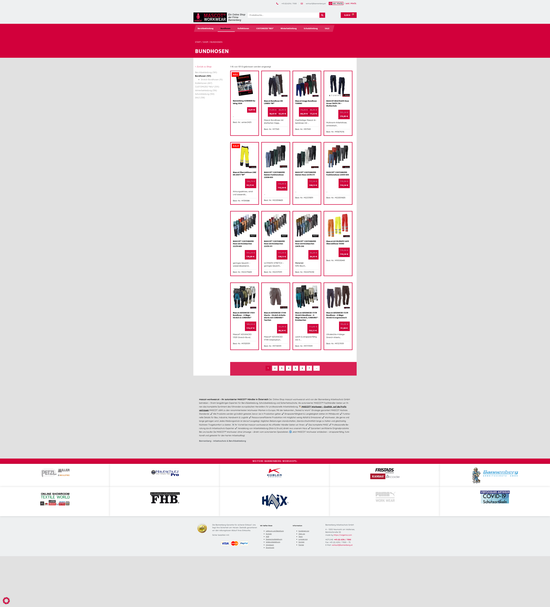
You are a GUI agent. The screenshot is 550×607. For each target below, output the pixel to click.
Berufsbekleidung (205, 28)
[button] (6, 600)
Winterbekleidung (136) (206, 90)
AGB (267, 536)
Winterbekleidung (289, 28)
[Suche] (322, 15)
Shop (205, 42)
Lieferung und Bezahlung (275, 531)
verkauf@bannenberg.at (342, 545)
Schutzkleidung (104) (204, 94)
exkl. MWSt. (351, 3)
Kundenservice (303, 531)
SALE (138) (200, 97)
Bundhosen (225, 28)
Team (300, 536)
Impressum (270, 545)
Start (198, 42)
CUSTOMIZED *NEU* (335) (207, 86)
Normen (301, 542)
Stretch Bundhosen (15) (212, 79)
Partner (301, 545)
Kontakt (269, 534)
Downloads (270, 548)
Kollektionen (243, 28)
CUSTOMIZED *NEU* (264, 28)
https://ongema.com (343, 535)
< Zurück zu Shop (203, 66)
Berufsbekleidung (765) (206, 72)
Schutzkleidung (311, 28)
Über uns (301, 534)
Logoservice (303, 539)
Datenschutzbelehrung (274, 539)
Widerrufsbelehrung (273, 542)
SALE (327, 28)
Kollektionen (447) (203, 83)
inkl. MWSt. (338, 3)
